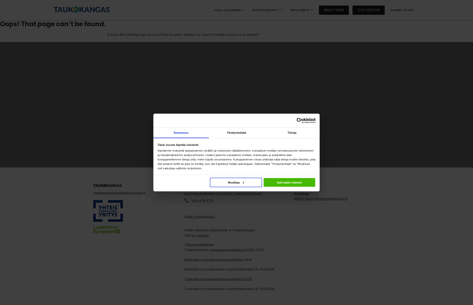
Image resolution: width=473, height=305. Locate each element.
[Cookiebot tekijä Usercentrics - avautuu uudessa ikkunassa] (299, 120)
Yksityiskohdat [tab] (236, 132)
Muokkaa (234, 182)
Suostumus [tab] (181, 132)
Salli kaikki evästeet (289, 182)
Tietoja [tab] (291, 132)
